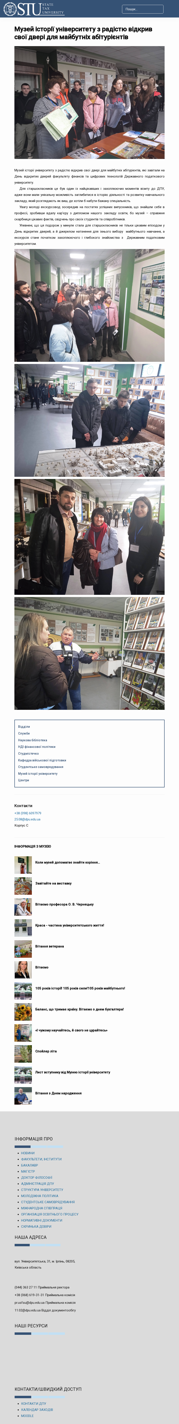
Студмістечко (28, 753)
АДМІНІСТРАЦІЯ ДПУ (37, 1184)
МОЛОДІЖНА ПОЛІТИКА (39, 1196)
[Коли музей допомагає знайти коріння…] (23, 863)
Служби (24, 733)
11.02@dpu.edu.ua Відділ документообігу (45, 1310)
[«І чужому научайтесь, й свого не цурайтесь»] (23, 1030)
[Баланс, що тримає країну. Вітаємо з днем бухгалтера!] (23, 1009)
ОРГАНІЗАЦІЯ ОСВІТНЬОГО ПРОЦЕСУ (49, 1214)
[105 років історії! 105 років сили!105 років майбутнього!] (23, 988)
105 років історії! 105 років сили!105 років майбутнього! (80, 988)
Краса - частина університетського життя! (69, 925)
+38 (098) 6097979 (27, 813)
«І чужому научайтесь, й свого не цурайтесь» (71, 1030)
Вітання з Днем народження (58, 1093)
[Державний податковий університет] (35, 9)
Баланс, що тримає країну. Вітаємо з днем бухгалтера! (79, 1009)
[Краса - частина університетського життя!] (23, 926)
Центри (23, 780)
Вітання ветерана (49, 946)
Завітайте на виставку (54, 883)
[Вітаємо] (23, 968)
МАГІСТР (28, 1171)
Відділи (24, 726)
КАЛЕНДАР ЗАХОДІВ (37, 1410)
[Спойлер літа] (23, 1051)
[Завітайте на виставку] (23, 884)
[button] (171, 9)
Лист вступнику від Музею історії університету (72, 1072)
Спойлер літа (46, 1051)
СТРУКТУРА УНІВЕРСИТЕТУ (42, 1190)
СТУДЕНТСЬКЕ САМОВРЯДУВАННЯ (48, 1202)
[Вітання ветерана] (23, 947)
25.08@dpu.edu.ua (27, 819)
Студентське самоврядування (40, 767)
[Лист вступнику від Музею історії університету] (23, 1072)
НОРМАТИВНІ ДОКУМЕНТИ (41, 1220)
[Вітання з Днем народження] (23, 1093)
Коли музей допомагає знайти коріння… (67, 862)
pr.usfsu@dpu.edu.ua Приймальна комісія (45, 1303)
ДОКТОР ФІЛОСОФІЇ (36, 1178)
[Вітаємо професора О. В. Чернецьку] (23, 905)
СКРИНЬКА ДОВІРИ (36, 1227)
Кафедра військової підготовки (42, 760)
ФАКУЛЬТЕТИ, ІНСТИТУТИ (41, 1159)
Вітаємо (41, 967)
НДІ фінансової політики (36, 747)
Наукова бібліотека (32, 740)
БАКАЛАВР (29, 1165)
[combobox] (143, 9)
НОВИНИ (27, 1153)
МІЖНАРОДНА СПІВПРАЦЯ (41, 1208)
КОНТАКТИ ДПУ (33, 1404)
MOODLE (27, 1416)
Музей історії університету (37, 773)
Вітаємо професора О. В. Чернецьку (64, 904)
